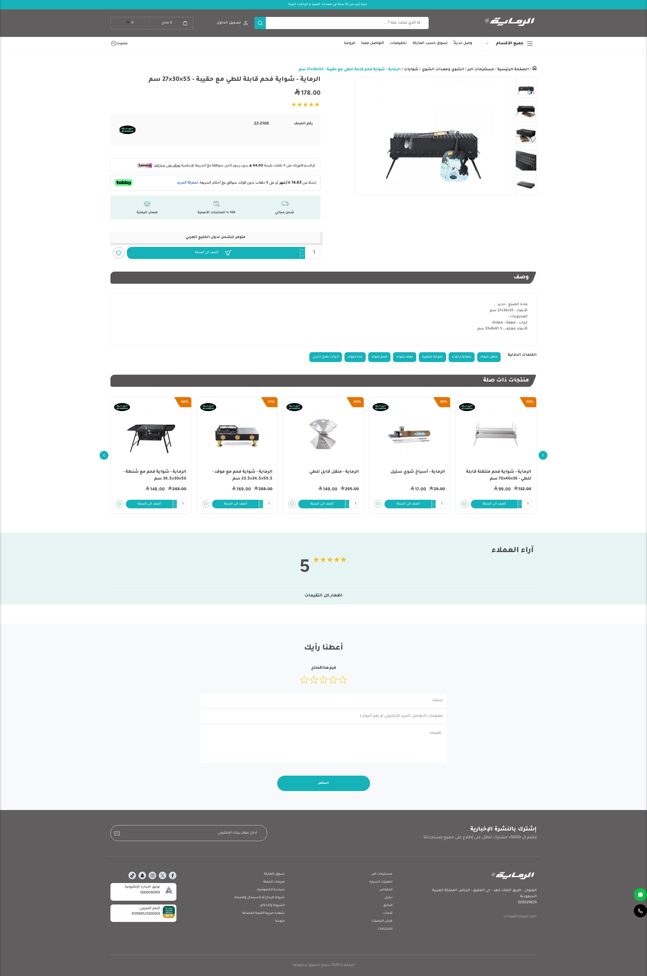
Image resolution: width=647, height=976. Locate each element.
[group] (433, 136)
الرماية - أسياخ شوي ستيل (504, 472)
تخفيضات (398, 43)
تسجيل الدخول (229, 23)
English (122, 43)
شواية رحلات (461, 357)
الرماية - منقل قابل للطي (420, 472)
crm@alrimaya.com (520, 917)
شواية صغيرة (432, 357)
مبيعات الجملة (274, 882)
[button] (213, 253)
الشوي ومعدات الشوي (442, 70)
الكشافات (385, 929)
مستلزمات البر (480, 70)
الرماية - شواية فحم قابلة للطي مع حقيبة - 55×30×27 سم (350, 70)
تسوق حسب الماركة (430, 43)
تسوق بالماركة (274, 874)
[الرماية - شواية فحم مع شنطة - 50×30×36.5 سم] (237, 434)
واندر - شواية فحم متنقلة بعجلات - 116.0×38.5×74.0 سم (151, 475)
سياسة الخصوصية (271, 890)
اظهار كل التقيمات (323, 595)
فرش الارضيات (381, 921)
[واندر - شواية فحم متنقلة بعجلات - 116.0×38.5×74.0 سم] (151, 434)
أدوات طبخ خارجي (326, 357)
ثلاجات (387, 913)
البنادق (387, 905)
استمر (323, 783)
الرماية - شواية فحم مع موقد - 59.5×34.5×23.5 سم (329, 475)
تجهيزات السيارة (380, 882)
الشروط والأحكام (272, 905)
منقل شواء (488, 357)
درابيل (388, 897)
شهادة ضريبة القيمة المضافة (263, 913)
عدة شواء (355, 357)
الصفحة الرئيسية (512, 70)
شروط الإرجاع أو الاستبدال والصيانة (259, 897)
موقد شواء (404, 357)
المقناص (385, 890)
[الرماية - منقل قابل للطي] (410, 434)
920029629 (527, 903)
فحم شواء (379, 357)
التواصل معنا (372, 43)
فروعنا (349, 43)
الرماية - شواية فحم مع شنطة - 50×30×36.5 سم (241, 475)
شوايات (411, 70)
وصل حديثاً (463, 43)
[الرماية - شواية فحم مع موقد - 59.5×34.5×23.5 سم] (323, 434)
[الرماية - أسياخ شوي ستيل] (496, 434)
